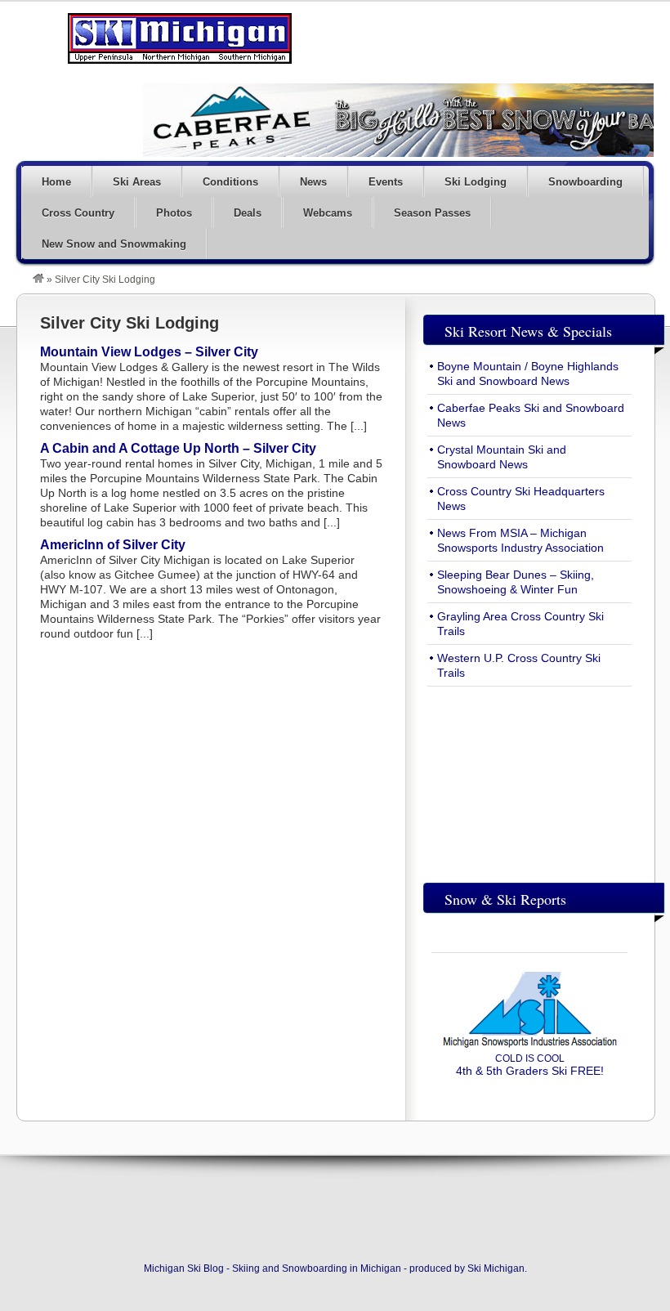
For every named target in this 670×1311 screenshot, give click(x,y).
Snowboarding (585, 182)
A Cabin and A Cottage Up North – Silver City (178, 448)
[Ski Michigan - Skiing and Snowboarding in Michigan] (38, 279)
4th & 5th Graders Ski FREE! (530, 1065)
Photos (174, 213)
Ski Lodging (475, 182)
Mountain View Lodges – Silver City (149, 352)
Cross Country (78, 213)
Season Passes (432, 213)
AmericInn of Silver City (112, 545)
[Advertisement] (529, 780)
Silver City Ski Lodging (129, 323)
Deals (247, 213)
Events (385, 182)
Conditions (230, 182)
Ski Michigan (496, 1268)
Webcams (327, 213)
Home (56, 182)
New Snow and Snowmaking (114, 244)
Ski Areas (137, 182)
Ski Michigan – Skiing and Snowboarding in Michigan (179, 38)
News (313, 182)
